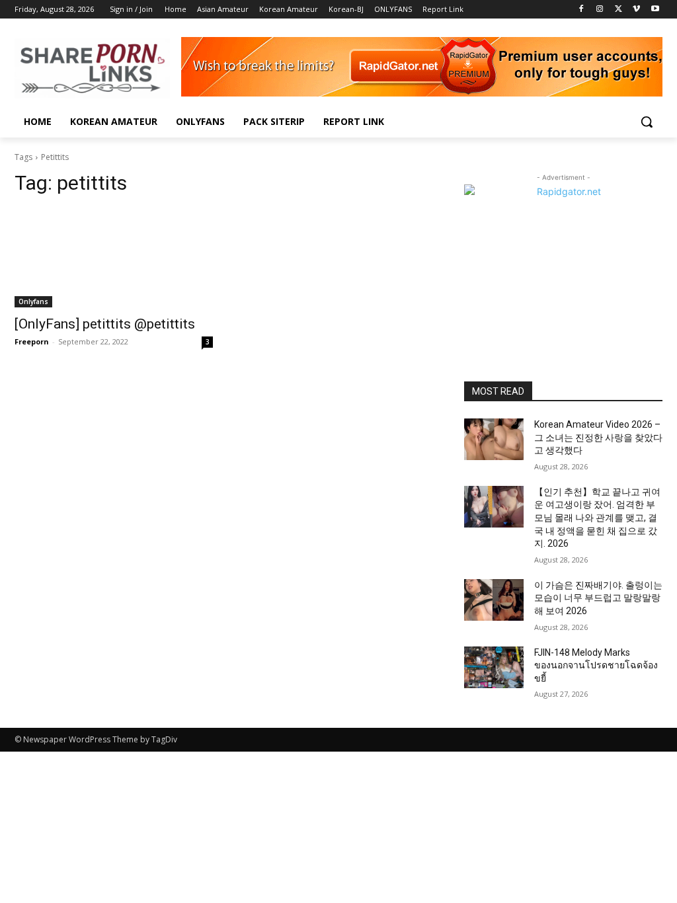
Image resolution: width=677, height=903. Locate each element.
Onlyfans (33, 301)
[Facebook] (581, 9)
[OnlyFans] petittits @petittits (105, 324)
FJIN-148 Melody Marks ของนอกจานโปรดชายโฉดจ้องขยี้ (596, 665)
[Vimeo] (636, 9)
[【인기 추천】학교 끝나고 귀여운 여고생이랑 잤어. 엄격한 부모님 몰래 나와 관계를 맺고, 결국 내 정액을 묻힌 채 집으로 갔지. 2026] (494, 507)
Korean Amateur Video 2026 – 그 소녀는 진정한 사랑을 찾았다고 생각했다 (598, 437)
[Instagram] (600, 9)
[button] (646, 121)
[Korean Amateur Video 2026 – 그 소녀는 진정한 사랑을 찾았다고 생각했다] (494, 439)
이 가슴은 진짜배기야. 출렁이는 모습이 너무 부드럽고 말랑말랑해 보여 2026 (598, 598)
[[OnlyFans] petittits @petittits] (114, 257)
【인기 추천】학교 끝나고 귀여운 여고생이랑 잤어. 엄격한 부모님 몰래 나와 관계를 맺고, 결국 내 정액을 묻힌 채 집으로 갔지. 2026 (597, 518)
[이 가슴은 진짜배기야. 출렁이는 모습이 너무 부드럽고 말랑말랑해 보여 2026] (494, 600)
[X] (618, 9)
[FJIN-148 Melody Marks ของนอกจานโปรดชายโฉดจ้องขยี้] (494, 667)
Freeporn (32, 341)
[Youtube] (654, 9)
